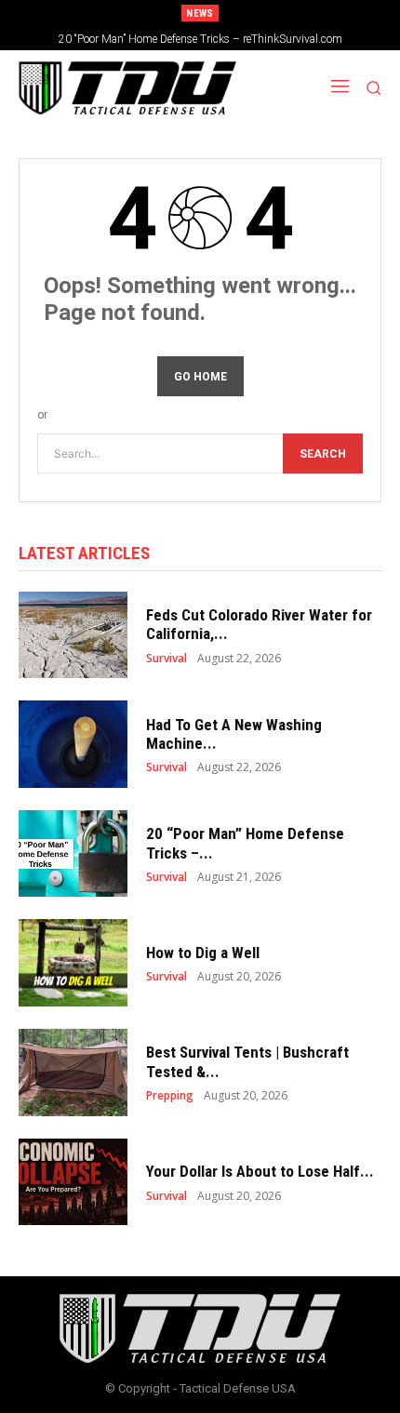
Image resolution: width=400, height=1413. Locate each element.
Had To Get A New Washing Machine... (234, 734)
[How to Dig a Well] (73, 962)
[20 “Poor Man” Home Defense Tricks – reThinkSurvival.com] (73, 854)
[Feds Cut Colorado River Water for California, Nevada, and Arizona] (73, 635)
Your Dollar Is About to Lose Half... (260, 1171)
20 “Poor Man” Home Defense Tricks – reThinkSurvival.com (200, 39)
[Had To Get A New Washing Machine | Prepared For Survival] (73, 744)
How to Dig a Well (203, 952)
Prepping (169, 1095)
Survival (166, 658)
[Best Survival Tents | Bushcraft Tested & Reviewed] (73, 1072)
